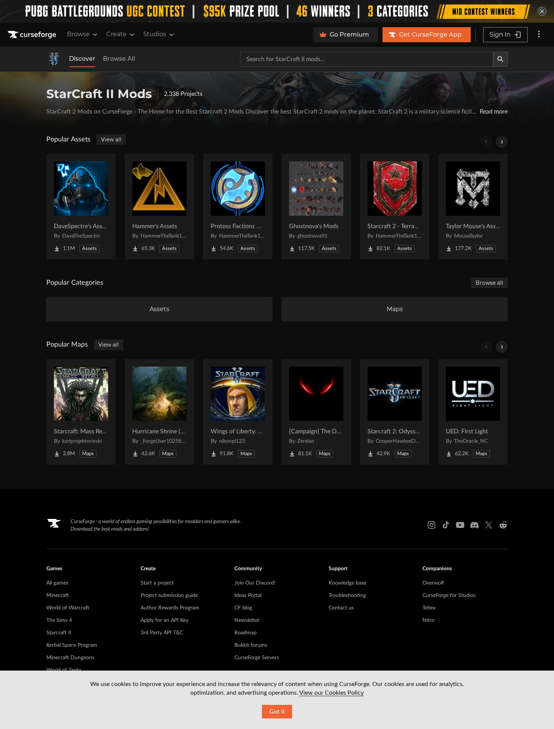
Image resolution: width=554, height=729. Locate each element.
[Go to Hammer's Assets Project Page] (159, 206)
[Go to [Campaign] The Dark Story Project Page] (316, 412)
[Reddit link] (503, 524)
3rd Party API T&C (162, 632)
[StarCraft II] (53, 59)
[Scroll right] (502, 142)
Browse (78, 34)
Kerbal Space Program (71, 645)
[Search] (500, 59)
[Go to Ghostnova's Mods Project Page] (316, 206)
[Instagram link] (431, 524)
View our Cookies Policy (331, 693)
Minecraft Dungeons (70, 657)
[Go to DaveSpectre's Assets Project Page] (81, 206)
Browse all (489, 282)
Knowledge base (347, 583)
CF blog (243, 608)
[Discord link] (474, 524)
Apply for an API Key (164, 620)
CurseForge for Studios (449, 595)
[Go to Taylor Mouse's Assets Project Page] (473, 206)
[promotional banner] (277, 11)
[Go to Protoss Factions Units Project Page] (237, 206)
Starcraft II (58, 632)
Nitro (428, 620)
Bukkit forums (250, 645)
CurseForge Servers (256, 657)
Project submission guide (169, 595)
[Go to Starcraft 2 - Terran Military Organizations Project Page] (394, 206)
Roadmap (245, 632)
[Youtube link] (460, 524)
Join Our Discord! (254, 583)
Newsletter (247, 620)
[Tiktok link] (445, 524)
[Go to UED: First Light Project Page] (473, 412)
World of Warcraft (67, 608)
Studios (154, 34)
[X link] (488, 524)
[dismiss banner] (541, 11)
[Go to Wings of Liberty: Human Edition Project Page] (237, 412)
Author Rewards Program (170, 608)
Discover (82, 58)
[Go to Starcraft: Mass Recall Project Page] (81, 412)
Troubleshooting (347, 595)
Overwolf (433, 583)
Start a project (157, 583)
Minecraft (57, 595)
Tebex (429, 608)
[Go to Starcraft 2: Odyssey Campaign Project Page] (394, 412)
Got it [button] (277, 712)
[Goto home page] (33, 34)
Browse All (119, 58)
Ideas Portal (248, 595)
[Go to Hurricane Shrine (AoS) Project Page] (159, 412)
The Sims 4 (59, 620)
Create (116, 34)
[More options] (538, 34)
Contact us (341, 608)
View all (111, 139)
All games (57, 583)
